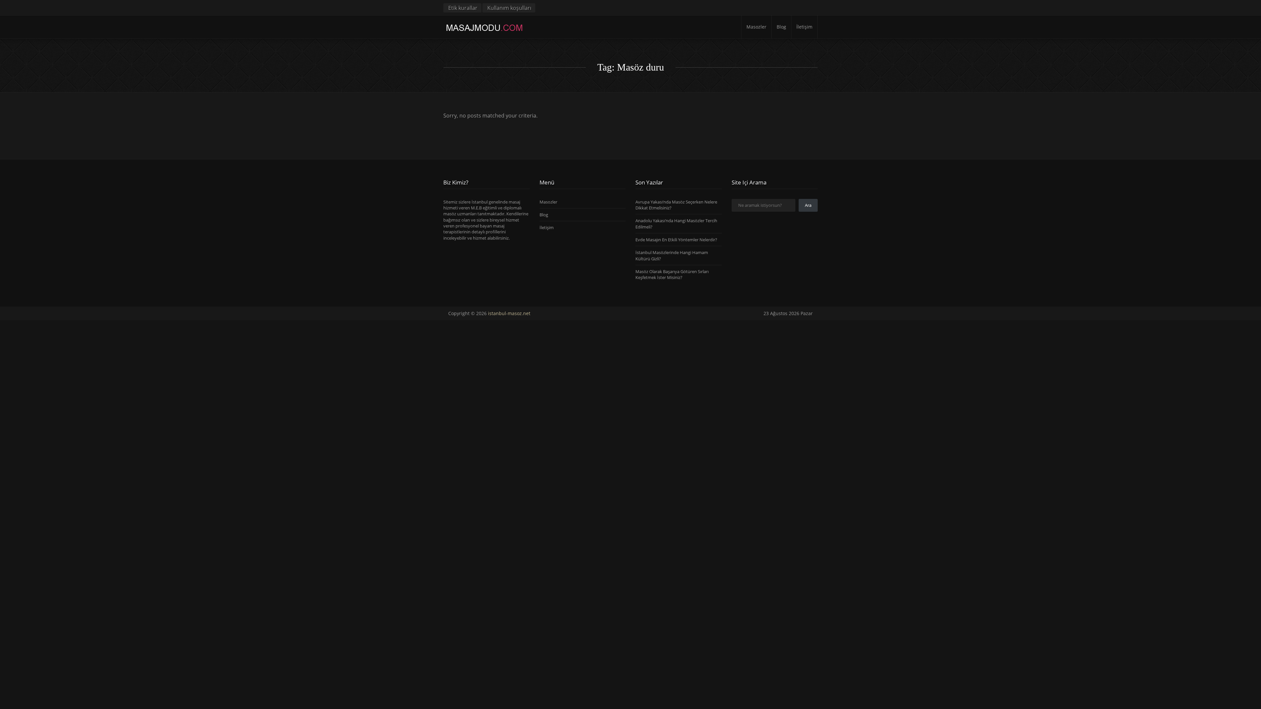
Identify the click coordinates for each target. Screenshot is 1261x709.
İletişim (804, 27)
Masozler (756, 27)
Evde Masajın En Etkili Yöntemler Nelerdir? (676, 240)
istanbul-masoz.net (509, 313)
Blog (781, 27)
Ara (808, 205)
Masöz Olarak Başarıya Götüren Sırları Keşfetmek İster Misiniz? (672, 274)
